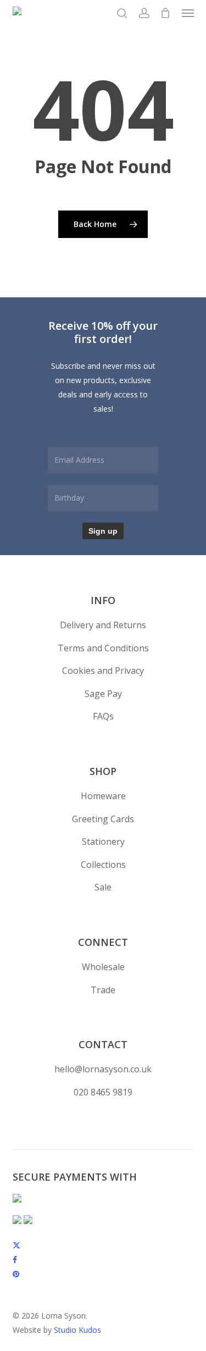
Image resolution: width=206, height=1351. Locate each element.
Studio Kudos (77, 1330)
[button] (188, 13)
